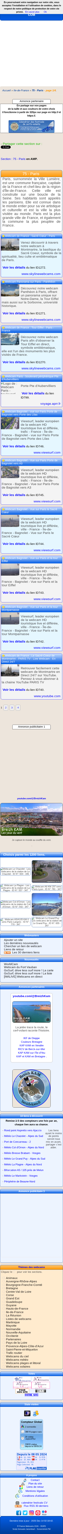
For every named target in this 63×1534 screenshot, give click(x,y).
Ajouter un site (13, 940)
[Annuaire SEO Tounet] (40, 1390)
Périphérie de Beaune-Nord (19, 1181)
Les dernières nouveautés (21, 943)
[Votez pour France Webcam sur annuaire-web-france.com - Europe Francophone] (40, 1379)
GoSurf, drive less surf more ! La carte (29, 970)
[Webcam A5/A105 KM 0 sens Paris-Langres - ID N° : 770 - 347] (15, 922)
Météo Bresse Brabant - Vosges (22, 1153)
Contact (35, 1480)
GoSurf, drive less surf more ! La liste (28, 973)
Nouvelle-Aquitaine (18, 1332)
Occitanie (12, 1335)
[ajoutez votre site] (31, 1394)
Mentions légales (35, 1491)
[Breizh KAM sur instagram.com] (31, 1512)
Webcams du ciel (17, 1356)
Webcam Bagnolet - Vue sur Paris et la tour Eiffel (30, 560)
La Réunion (13, 1315)
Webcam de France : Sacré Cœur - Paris (30, 236)
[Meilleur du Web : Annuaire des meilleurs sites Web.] (22, 1390)
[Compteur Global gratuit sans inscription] (31, 1434)
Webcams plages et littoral (23, 1363)
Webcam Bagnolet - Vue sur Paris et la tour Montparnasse (30, 608)
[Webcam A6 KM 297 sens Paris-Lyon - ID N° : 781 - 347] (47, 887)
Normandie (13, 1329)
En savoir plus (32, 11)
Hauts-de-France (17, 1308)
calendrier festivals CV (34, 1502)
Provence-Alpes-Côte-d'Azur (25, 1346)
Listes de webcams (18, 1319)
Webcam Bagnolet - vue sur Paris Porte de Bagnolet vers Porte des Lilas (29, 413)
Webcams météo (17, 1359)
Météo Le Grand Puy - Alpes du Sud (24, 1158)
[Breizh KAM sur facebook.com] (18, 1512)
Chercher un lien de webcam (23, 946)
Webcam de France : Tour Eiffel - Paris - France (28, 329)
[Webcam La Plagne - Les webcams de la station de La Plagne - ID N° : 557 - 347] (15, 887)
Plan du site (35, 1483)
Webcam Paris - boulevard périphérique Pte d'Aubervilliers (30, 378)
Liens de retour (14, 949)
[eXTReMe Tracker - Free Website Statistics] (27, 1413)
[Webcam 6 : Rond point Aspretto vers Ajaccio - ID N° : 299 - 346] (47, 871)
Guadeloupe (14, 1301)
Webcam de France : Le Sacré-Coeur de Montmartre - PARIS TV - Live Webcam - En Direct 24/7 (29, 658)
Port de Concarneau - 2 (17, 1141)
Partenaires (13, 1339)
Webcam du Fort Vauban (20, 967)
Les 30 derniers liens (26, 952)
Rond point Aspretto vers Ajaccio (22, 1130)
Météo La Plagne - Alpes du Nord (23, 1164)
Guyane (11, 1305)
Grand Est (12, 1298)
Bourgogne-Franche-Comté (24, 1284)
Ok (45, 11)
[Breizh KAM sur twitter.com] (25, 1512)
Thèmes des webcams (31, 1267)
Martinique (13, 1322)
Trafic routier (14, 1352)
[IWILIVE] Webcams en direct (23, 976)
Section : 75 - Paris (19, 159)
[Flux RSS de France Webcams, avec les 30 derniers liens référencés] (7, 952)
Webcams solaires (18, 1366)
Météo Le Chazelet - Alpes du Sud (23, 1136)
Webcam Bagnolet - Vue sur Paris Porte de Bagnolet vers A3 (29, 462)
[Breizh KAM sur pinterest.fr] (37, 1512)
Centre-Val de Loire (18, 1291)
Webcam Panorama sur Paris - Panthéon (30, 281)
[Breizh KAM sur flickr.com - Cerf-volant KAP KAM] (44, 1512)
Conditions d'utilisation (35, 1495)
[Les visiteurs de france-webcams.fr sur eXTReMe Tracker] (36, 1413)
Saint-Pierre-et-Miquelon (22, 1349)
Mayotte (11, 1325)
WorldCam (11, 964)
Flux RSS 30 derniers (36, 1505)
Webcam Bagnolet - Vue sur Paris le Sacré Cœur (29, 511)
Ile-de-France (15, 1312)
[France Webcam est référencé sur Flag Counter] (31, 1461)
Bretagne (12, 1288)
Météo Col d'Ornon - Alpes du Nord (24, 1147)
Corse (10, 1295)
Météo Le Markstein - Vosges (21, 1175)
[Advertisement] (31, 53)
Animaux (12, 1278)
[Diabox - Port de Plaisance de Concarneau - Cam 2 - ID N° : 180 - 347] (47, 904)
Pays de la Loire (16, 1342)
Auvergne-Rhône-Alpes (21, 1281)
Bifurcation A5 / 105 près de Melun (23, 1170)
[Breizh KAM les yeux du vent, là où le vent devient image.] (31, 1089)
